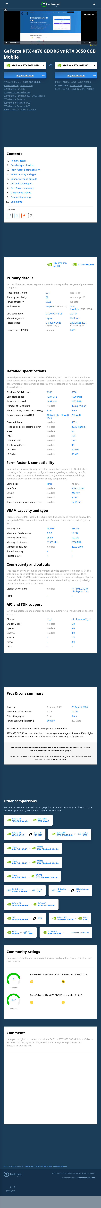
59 (47, 297)
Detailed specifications (22, 165)
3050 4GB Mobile (12, 82)
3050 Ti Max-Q (11, 109)
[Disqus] (51, 1088)
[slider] (45, 42)
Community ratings (21, 197)
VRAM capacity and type (23, 174)
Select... (25, 65)
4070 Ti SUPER (62, 88)
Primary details (18, 160)
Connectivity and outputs (24, 178)
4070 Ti (87, 85)
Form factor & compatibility (25, 169)
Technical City (50, 4)
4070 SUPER (76, 85)
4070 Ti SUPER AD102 (82, 88)
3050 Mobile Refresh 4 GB (17, 102)
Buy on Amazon (30, 75)
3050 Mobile (38, 95)
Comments (16, 201)
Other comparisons (21, 192)
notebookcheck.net (87, 1178)
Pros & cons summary (22, 188)
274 (48, 292)
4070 (73, 82)
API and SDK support (22, 183)
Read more (89, 14)
